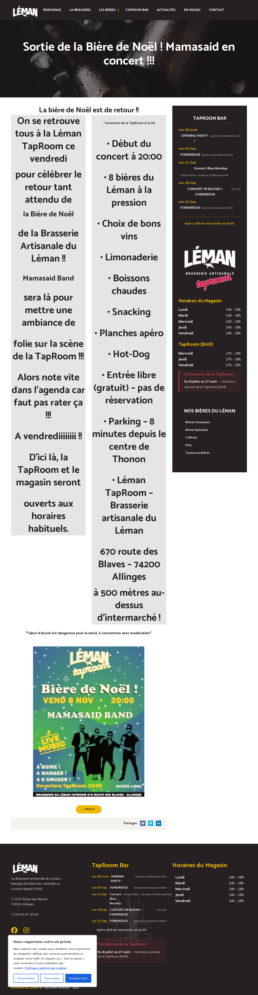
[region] (52, 961)
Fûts (188, 445)
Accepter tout (78, 978)
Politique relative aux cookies (46, 968)
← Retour (88, 809)
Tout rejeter (52, 978)
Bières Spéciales (196, 430)
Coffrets (191, 437)
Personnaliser (26, 978)
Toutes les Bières (197, 453)
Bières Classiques (197, 422)
